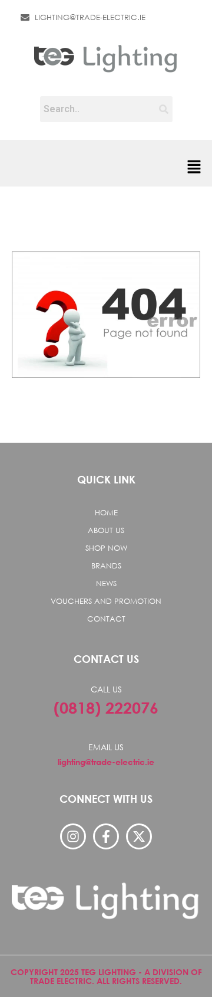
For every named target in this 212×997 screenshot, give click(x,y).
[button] (194, 168)
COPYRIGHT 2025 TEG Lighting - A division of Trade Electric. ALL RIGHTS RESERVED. (106, 976)
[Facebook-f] (106, 836)
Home (106, 513)
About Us (106, 530)
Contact (106, 619)
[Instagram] (73, 836)
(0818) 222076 (106, 707)
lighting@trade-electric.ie (106, 762)
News (106, 583)
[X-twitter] (139, 836)
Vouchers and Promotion (106, 601)
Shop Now (106, 548)
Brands (106, 566)
